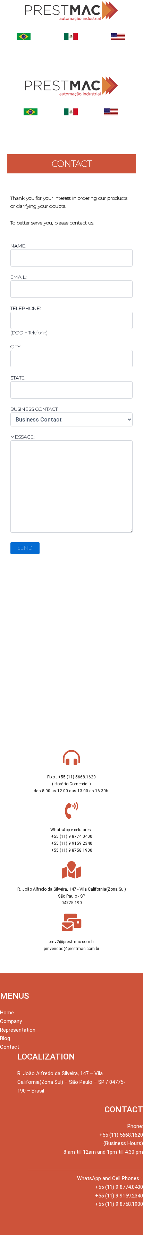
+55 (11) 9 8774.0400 (119, 1187)
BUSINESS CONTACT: (34, 409)
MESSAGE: (22, 437)
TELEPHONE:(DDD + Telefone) (29, 320)
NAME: (18, 246)
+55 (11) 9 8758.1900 (119, 1204)
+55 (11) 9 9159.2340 (119, 1196)
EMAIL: (18, 277)
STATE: (18, 378)
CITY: (16, 346)
